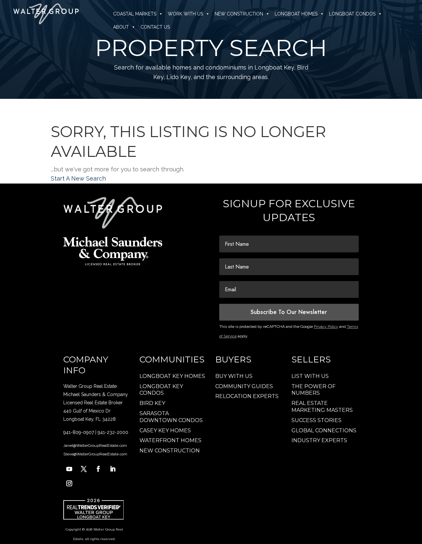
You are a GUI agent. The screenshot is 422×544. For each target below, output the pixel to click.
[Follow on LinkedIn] (113, 469)
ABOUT (121, 27)
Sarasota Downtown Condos (171, 416)
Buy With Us (234, 376)
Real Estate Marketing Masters (322, 406)
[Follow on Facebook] (98, 469)
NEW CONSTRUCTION (239, 13)
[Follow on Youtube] (69, 469)
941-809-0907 (78, 432)
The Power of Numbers (313, 389)
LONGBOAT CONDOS (352, 13)
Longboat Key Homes (172, 376)
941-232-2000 (113, 432)
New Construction (169, 450)
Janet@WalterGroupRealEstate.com (95, 445)
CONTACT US (155, 27)
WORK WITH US (185, 13)
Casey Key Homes (165, 430)
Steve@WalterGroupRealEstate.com (95, 454)
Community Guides (244, 386)
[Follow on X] (84, 469)
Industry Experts (319, 440)
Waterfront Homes (170, 440)
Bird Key (152, 403)
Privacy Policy (326, 326)
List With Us (310, 376)
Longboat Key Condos (161, 389)
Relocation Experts (247, 396)
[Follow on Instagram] (69, 483)
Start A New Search (78, 178)
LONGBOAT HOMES (296, 13)
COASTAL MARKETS (134, 13)
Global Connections (323, 430)
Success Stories (316, 420)
